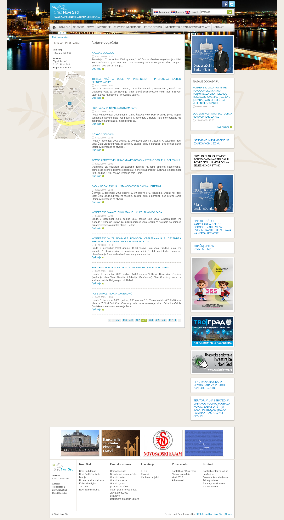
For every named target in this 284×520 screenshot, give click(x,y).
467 (171, 320)
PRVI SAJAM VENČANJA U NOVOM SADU (114, 108)
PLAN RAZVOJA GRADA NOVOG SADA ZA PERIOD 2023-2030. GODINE (209, 385)
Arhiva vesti (178, 480)
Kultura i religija (87, 483)
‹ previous (113, 320)
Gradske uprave (118, 480)
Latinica (180, 12)
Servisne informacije (127, 27)
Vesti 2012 (177, 477)
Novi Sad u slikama (89, 489)
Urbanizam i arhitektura (91, 480)
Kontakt (218, 27)
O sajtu (228, 514)
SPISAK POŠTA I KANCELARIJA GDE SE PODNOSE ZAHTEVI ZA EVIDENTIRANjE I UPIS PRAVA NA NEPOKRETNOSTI (212, 227)
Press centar (153, 27)
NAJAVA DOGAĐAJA (103, 53)
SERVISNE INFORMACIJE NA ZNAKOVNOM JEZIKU (211, 142)
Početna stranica (54, 27)
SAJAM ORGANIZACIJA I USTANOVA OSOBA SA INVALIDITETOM (126, 186)
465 (158, 320)
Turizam (83, 486)
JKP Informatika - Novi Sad (209, 514)
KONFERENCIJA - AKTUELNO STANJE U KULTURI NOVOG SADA (127, 212)
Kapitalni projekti (150, 477)
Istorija (82, 477)
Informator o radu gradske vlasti (187, 27)
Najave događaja (206, 81)
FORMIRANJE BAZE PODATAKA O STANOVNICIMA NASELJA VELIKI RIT (130, 267)
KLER (144, 471)
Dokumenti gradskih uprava (124, 499)
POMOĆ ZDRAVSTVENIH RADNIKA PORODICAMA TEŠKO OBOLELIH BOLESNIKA (136, 160)
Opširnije (96, 68)
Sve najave (223, 127)
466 (164, 320)
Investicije (104, 27)
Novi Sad (64, 27)
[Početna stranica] (76, 19)
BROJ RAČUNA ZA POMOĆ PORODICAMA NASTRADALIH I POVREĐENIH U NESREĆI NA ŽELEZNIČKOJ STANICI (212, 161)
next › (175, 320)
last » (179, 320)
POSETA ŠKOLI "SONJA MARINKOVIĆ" (112, 293)
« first (109, 320)
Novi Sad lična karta (89, 474)
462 (138, 320)
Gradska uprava (83, 27)
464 (151, 320)
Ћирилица (164, 12)
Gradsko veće (117, 477)
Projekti (145, 474)
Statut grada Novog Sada (123, 489)
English (194, 12)
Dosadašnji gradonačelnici (124, 474)
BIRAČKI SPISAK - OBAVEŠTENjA (205, 247)
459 (118, 320)
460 (125, 320)
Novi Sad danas (87, 471)
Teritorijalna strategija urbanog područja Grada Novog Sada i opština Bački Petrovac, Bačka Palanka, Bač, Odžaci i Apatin (212, 408)
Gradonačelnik (118, 471)
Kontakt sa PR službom (184, 471)
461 (131, 320)
